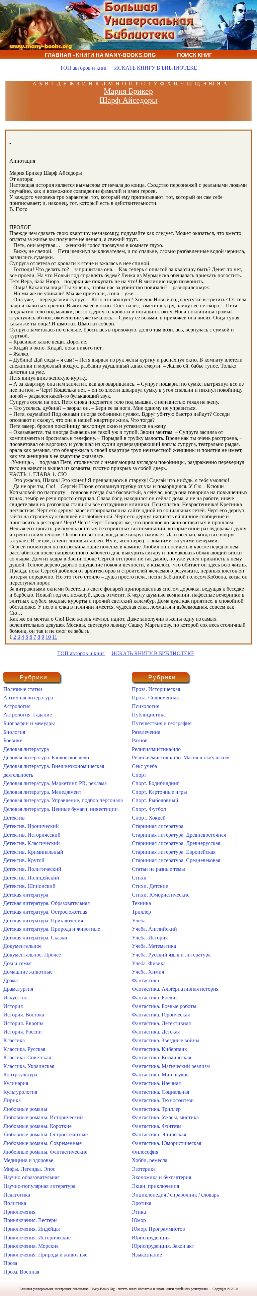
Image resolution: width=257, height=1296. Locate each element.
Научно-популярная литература (39, 1186)
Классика (14, 1040)
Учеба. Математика (154, 946)
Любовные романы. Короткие (37, 1126)
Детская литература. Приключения (43, 920)
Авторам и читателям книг (102, 64)
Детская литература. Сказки (35, 937)
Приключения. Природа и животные (45, 1254)
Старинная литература (157, 826)
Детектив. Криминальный (33, 852)
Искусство (15, 997)
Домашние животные (28, 972)
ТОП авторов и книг (83, 68)
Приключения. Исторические (37, 1237)
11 (54, 637)
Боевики (13, 740)
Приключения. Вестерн (30, 1220)
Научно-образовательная (31, 1177)
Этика (139, 1212)
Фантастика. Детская (156, 1032)
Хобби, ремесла (149, 1160)
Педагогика (16, 1195)
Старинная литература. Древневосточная (179, 835)
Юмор (139, 1220)
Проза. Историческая (156, 689)
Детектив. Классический (31, 843)
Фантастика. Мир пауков (160, 1074)
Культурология (20, 1092)
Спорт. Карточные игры (159, 792)
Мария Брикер (128, 91)
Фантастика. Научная (156, 1083)
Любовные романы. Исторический (43, 1117)
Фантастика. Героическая (161, 1014)
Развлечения (146, 732)
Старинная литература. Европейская (174, 852)
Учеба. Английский (154, 929)
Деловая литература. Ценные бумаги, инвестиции (60, 809)
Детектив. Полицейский (31, 878)
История (13, 1006)
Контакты (180, 64)
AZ (227, 83)
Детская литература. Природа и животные (51, 929)
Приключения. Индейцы (31, 1229)
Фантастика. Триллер (156, 1109)
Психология (145, 706)
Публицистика (149, 714)
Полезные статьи (22, 689)
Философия (145, 1152)
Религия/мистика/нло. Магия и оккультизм (181, 757)
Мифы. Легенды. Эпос (29, 1169)
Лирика (12, 1100)
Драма (10, 980)
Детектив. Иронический (31, 826)
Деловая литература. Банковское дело (46, 757)
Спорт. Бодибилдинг (155, 783)
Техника (141, 903)
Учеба (139, 920)
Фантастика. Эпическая (159, 1134)
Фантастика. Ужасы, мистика (165, 1117)
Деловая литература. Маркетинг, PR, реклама (55, 783)
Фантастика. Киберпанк (159, 1049)
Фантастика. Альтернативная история (175, 989)
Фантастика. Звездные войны (165, 1040)
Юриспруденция (151, 1237)
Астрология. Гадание (27, 714)
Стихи (139, 878)
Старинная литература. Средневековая (176, 860)
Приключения (19, 1212)
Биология (14, 732)
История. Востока (23, 1014)
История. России (22, 1032)
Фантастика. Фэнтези (156, 1126)
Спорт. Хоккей (149, 818)
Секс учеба (144, 766)
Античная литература (28, 697)
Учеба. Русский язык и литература (171, 955)
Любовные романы (25, 1109)
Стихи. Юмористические (160, 895)
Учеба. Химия (148, 972)
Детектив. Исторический (32, 835)
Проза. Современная (155, 697)
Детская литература (25, 895)
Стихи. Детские (150, 886)
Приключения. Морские (31, 1246)
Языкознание (147, 1254)
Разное (139, 740)
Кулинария (15, 1083)
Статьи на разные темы (158, 869)
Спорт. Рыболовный (155, 800)
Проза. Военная (21, 1272)
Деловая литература (26, 749)
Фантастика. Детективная (161, 1023)
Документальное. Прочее (32, 955)
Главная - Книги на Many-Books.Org (100, 55)
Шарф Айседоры (128, 100)
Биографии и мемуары (29, 723)
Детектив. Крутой (24, 860)
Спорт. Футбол (149, 809)
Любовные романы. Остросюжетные (45, 1134)
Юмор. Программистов (158, 1229)
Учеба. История (150, 937)
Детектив (14, 818)
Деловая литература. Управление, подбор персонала (63, 800)
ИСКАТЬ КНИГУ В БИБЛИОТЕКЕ (155, 68)
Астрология (16, 706)
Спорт (139, 775)
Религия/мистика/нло (156, 749)
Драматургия (18, 989)
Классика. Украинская (28, 1066)
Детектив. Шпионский (29, 886)
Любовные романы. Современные (42, 1143)
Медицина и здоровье (28, 1160)
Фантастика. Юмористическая (166, 1143)
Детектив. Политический (32, 869)
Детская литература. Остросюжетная (45, 912)
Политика (14, 1203)
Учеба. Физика (149, 963)
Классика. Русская (24, 1049)
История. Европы (23, 1023)
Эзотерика (144, 1169)
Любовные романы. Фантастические (45, 1152)
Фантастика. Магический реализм (171, 1066)
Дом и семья (17, 963)
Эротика (141, 1203)
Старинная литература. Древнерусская (176, 843)
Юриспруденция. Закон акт (163, 1246)
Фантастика (145, 980)
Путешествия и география (161, 723)
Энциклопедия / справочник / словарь (175, 1195)
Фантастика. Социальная (160, 1092)
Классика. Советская (27, 1057)
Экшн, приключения (155, 1186)
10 (48, 637)
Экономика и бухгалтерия (161, 1177)
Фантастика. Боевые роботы (164, 1006)
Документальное (22, 946)
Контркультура (20, 1074)
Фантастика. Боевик (155, 997)
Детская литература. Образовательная (46, 903)
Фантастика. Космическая (161, 1057)
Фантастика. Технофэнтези (163, 1100)
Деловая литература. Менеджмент (42, 792)
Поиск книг (194, 55)
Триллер (141, 912)
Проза (10, 1263)
